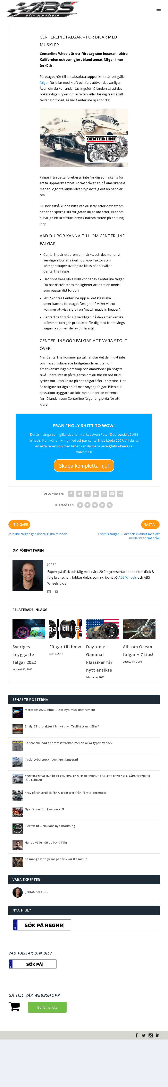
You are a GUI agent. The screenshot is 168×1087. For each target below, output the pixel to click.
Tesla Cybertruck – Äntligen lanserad (51, 759)
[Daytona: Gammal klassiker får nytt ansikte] (102, 629)
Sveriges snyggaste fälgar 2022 (24, 654)
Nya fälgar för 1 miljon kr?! (44, 809)
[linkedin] (158, 1035)
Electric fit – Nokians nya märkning (50, 826)
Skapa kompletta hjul (84, 465)
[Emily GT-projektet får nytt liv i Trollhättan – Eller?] (17, 729)
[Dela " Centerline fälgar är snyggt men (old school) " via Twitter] (79, 494)
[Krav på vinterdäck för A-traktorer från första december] (17, 795)
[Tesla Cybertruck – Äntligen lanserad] (17, 762)
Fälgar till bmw (65, 646)
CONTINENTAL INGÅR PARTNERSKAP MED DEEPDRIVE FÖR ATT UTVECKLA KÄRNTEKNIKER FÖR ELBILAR (87, 778)
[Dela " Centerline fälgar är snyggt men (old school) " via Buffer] (104, 494)
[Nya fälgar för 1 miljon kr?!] (17, 812)
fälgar (44, 82)
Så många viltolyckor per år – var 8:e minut (56, 859)
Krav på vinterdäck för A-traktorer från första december (66, 793)
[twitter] (144, 1035)
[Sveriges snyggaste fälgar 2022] (28, 629)
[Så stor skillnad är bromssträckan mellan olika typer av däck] (17, 746)
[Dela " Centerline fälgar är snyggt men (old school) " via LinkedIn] (96, 494)
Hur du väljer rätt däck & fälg (46, 842)
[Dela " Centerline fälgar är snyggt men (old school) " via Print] (120, 494)
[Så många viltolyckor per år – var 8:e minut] (17, 862)
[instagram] (151, 1035)
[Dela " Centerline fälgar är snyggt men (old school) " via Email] (112, 494)
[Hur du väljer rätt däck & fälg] (17, 845)
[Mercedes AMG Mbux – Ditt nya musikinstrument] (17, 712)
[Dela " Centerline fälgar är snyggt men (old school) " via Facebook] (71, 494)
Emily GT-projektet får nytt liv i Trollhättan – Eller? (62, 726)
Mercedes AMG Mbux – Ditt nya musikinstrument (60, 710)
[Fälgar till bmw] (65, 629)
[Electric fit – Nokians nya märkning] (17, 828)
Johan (52, 564)
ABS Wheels (127, 577)
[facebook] (137, 1035)
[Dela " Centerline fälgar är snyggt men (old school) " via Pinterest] (87, 494)
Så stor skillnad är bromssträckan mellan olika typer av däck (68, 743)
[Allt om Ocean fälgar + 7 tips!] (139, 629)
